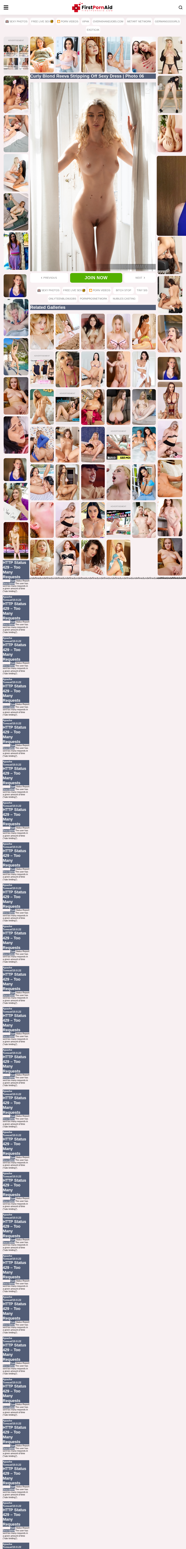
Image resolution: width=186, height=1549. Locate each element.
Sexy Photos (18, 21)
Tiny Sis (142, 290)
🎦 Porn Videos (67, 21)
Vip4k (85, 21)
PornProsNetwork (93, 298)
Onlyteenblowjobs (62, 298)
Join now (96, 277)
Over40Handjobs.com (108, 21)
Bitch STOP (123, 290)
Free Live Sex (40, 21)
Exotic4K (93, 29)
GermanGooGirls (167, 21)
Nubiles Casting (124, 298)
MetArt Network (139, 21)
